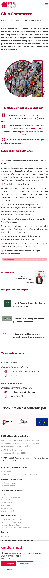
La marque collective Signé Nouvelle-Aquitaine (21, 474)
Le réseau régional (9, 483)
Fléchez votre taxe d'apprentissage (16, 528)
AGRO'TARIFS (6, 505)
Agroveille (5, 536)
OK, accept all (8, 564)
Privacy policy (23, 570)
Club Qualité (6, 500)
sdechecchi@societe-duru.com (23, 392)
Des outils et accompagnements (15, 522)
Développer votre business (19, 20)
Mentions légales (40, 458)
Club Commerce (8, 472)
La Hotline (5, 494)
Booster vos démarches (11, 519)
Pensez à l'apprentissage (12, 525)
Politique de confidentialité (12, 460)
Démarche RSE (7, 502)
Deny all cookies (25, 564)
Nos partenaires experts (11, 497)
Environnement (7, 511)
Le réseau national (9, 486)
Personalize (8, 570)
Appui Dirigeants (8, 508)
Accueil (4, 20)
